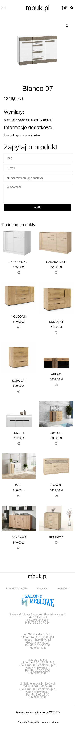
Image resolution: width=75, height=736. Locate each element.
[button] (3, 8)
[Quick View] (18, 273)
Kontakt (63, 588)
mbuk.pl (37, 8)
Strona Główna (16, 588)
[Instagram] (66, 8)
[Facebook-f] (62, 8)
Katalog (42, 588)
